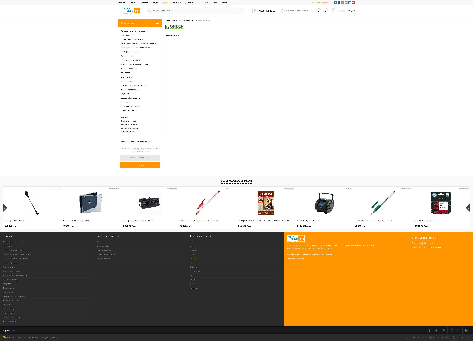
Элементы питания (10, 321)
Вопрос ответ (202, 3)
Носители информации (11, 300)
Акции (192, 284)
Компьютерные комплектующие (15, 275)
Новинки (124, 117)
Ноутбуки (6, 305)
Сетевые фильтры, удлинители (14, 296)
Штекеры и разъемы (10, 263)
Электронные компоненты (13, 250)
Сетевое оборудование (11, 309)
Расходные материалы (11, 317)
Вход (313, 2)
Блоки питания (8, 288)
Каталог (144, 3)
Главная (121, 3)
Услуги (155, 3)
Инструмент (7, 246)
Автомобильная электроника (13, 242)
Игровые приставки (10, 280)
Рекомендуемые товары (130, 128)
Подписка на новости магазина (135, 142)
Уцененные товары (128, 132)
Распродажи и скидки (129, 124)
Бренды (165, 3)
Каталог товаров (130, 23)
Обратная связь (13, 338)
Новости (224, 3)
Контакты (177, 3)
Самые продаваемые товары (236, 181)
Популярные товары (128, 121)
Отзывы (133, 3)
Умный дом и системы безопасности (16, 259)
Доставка (189, 3)
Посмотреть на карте (295, 258)
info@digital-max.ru (427, 243)
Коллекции (194, 288)
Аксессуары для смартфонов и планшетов (18, 254)
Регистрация (322, 2)
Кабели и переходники (11, 271)
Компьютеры (8, 292)
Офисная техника (9, 313)
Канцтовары (7, 284)
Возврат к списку (172, 36)
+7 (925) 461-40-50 (31, 338)
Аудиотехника (8, 267)
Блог (215, 3)
